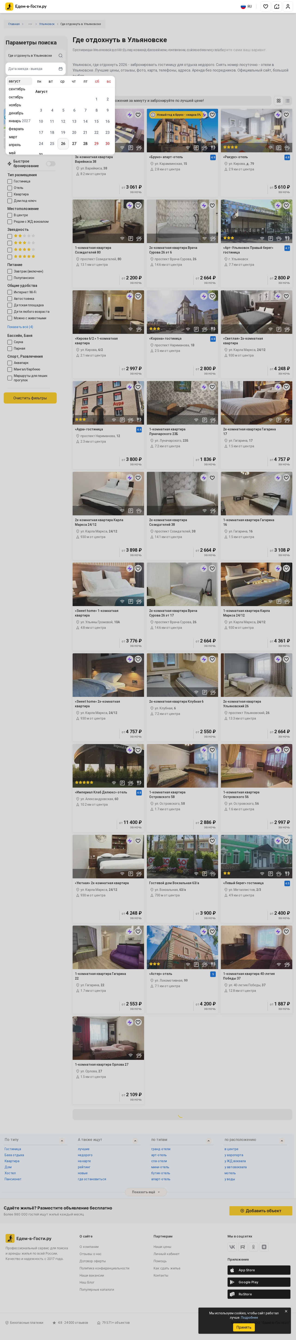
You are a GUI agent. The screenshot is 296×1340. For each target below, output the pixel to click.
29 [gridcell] (96, 143)
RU (250, 6)
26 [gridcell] (63, 143)
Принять (243, 1327)
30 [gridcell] (107, 143)
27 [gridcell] (74, 143)
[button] (265, 6)
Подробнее (249, 1317)
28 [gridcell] (85, 143)
